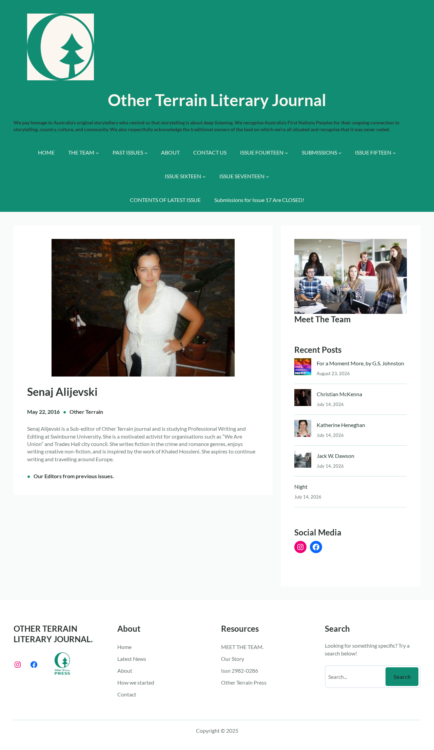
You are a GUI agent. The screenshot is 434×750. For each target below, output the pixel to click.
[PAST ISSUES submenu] (146, 153)
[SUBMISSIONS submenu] (340, 153)
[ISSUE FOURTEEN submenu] (286, 153)
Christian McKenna (339, 394)
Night (301, 486)
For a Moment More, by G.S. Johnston (360, 363)
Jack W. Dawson (335, 455)
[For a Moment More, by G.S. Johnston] (302, 368)
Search (402, 676)
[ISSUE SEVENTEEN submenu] (267, 176)
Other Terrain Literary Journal (217, 99)
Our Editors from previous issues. (74, 476)
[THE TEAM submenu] (97, 153)
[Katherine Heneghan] (302, 430)
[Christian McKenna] (302, 399)
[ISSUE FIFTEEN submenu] (394, 153)
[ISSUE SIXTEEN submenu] (204, 176)
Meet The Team (322, 319)
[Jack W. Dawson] (302, 461)
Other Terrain (86, 411)
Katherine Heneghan (341, 425)
